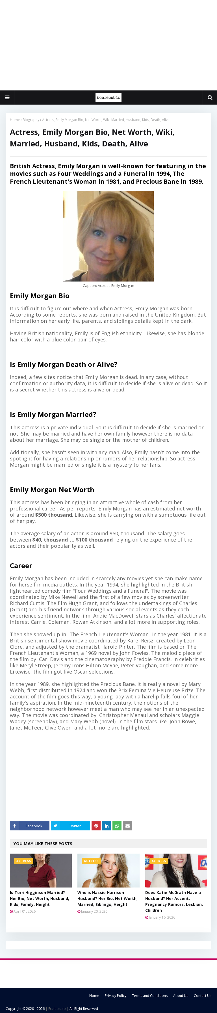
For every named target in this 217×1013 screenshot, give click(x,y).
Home (15, 119)
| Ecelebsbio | (57, 1008)
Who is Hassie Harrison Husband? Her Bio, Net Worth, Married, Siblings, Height (107, 898)
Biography (31, 119)
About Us (180, 995)
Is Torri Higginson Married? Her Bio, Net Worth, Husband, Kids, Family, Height (39, 898)
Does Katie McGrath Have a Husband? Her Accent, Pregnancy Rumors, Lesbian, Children (174, 901)
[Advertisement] (108, 45)
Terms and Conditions (150, 995)
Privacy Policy (115, 995)
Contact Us (202, 995)
